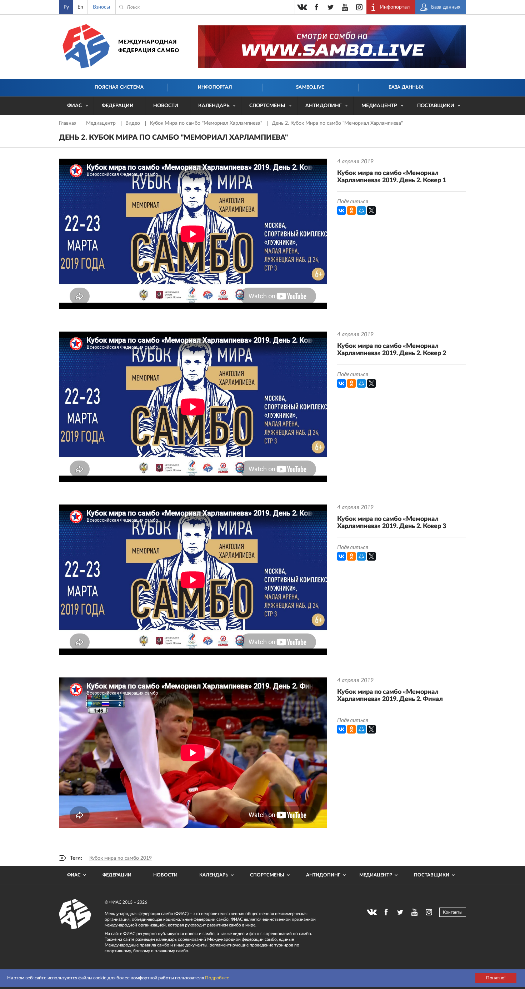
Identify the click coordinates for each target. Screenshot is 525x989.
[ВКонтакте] (341, 210)
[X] (371, 210)
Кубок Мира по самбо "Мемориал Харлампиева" (207, 123)
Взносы (101, 7)
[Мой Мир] (361, 210)
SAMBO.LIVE (310, 87)
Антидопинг (323, 105)
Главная (68, 123)
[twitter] (331, 7)
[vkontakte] (302, 7)
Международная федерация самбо (148, 46)
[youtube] (345, 7)
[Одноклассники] (351, 210)
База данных (406, 87)
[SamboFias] (75, 914)
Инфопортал (215, 87)
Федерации (118, 105)
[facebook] (316, 7)
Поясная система (119, 87)
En (80, 7)
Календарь (214, 105)
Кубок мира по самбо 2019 (120, 858)
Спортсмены (267, 105)
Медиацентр (379, 105)
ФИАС (74, 105)
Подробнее (217, 978)
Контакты (452, 912)
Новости (165, 105)
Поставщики (435, 105)
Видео (133, 123)
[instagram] (359, 7)
